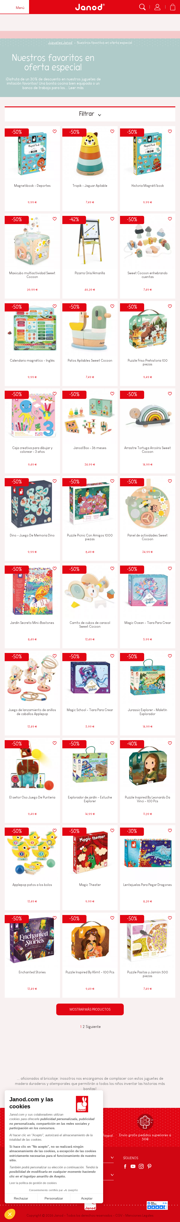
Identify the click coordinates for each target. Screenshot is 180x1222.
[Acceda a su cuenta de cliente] (157, 7)
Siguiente (93, 1027)
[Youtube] (133, 1166)
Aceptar (87, 1198)
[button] (9, 1214)
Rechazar (21, 1198)
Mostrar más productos (90, 1009)
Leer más (76, 88)
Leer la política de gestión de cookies (33, 1183)
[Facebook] (126, 1166)
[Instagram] (141, 1166)
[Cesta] (172, 7)
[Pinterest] (149, 1166)
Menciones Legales (139, 1215)
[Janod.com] (90, 7)
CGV (118, 1215)
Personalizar (54, 1198)
